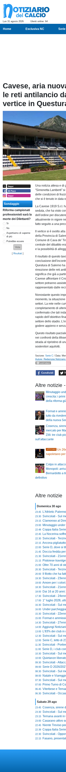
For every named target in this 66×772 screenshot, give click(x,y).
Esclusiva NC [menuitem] (34, 28)
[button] (17, 247)
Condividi (47, 372)
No (7, 228)
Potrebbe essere (15, 241)
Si (7, 223)
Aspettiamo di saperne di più (18, 235)
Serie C (49, 355)
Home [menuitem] (7, 28)
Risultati (17, 253)
